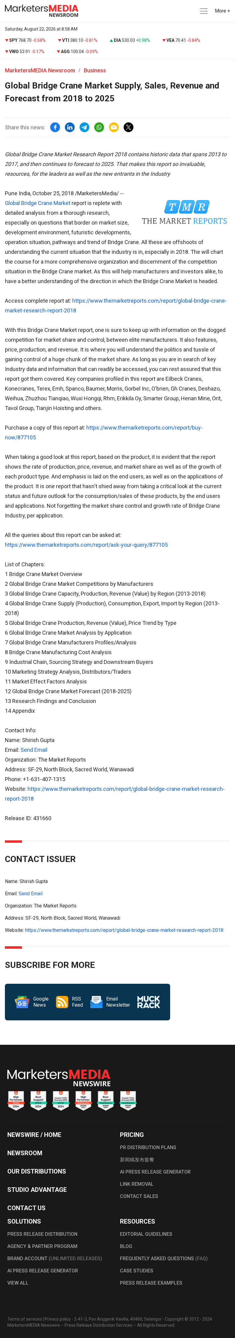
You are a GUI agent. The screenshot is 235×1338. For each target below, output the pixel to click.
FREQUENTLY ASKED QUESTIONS (164, 1258)
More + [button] (222, 11)
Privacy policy (58, 1319)
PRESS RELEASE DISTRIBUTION (42, 1234)
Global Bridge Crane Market (37, 203)
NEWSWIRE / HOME (34, 1134)
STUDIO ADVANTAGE (37, 1189)
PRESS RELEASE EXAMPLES (151, 1283)
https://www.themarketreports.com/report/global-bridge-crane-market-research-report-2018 (124, 930)
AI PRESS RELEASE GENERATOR (155, 1172)
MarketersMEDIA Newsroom (40, 70)
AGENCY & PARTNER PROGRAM (42, 1246)
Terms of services (24, 1319)
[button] (203, 11)
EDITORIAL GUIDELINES (146, 1234)
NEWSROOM (24, 1153)
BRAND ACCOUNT (54, 1258)
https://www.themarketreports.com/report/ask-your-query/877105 (86, 545)
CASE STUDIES (136, 1271)
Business (95, 70)
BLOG (126, 1246)
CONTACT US (26, 1208)
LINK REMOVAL (137, 1184)
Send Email (34, 750)
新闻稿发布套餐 (137, 1160)
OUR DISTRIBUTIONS (36, 1171)
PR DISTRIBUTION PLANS (148, 1147)
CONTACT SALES (139, 1196)
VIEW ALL (17, 1283)
